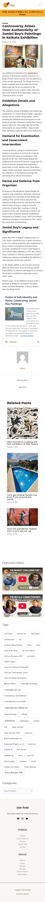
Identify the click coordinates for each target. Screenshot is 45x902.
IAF (5, 727)
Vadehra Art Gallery (12, 767)
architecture (9, 639)
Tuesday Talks (22, 844)
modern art (9, 755)
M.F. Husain (21, 749)
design (24, 714)
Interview (32, 744)
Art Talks (22, 847)
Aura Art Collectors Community (16, 667)
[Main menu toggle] (40, 5)
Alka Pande (35, 633)
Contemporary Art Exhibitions (15, 695)
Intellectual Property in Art (14, 744)
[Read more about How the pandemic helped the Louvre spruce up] (22, 516)
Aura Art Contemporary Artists (16, 672)
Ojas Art (30, 755)
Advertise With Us (22, 872)
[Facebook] (18, 819)
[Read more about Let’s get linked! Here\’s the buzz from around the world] (22, 472)
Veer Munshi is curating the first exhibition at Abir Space (22, 443)
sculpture (23, 761)
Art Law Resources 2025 (13, 656)
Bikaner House (10, 683)
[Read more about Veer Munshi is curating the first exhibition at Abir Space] (22, 423)
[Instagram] (22, 819)
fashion (36, 721)
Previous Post (22, 380)
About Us (22, 860)
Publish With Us (22, 874)
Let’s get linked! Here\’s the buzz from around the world (22, 497)
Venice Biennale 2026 (13, 772)
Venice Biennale (30, 767)
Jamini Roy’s (32, 73)
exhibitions (24, 720)
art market (31, 656)
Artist (38, 645)
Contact (22, 863)
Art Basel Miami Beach (13, 645)
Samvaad (22, 841)
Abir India (8, 633)
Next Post (22, 387)
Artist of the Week (11, 650)
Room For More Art (22, 839)
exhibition (10, 720)
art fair (29, 645)
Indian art (28, 732)
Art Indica (23, 836)
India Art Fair (17, 726)
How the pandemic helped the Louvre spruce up (22, 529)
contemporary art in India (15, 701)
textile (33, 761)
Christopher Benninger (29, 683)
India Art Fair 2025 (12, 732)
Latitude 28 (8, 749)
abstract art (21, 633)
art (20, 639)
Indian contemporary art (13, 738)
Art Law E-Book (28, 650)
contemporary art (12, 689)
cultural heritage (10, 714)
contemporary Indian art (16, 707)
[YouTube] (27, 819)
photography (9, 761)
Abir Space (22, 869)
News (20, 755)
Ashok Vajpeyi (9, 661)
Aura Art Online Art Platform (15, 678)
